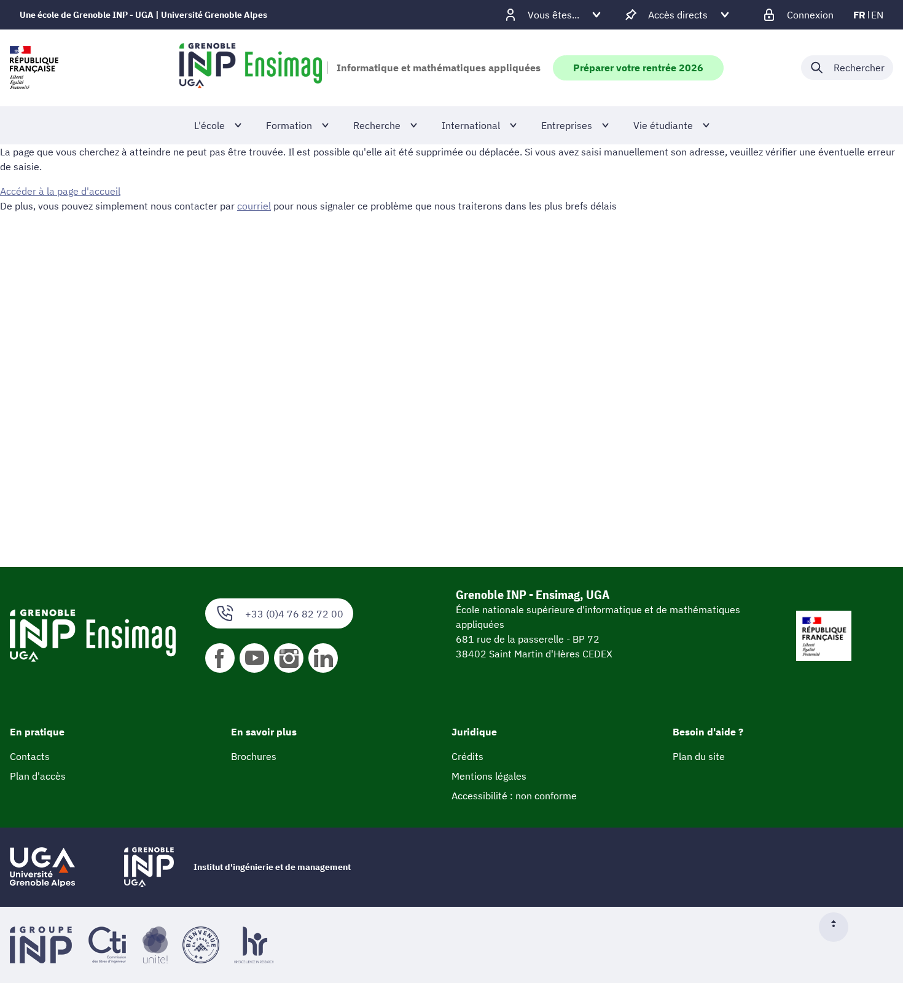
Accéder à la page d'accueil (60, 191)
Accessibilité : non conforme (514, 795)
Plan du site (699, 756)
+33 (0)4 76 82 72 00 (294, 614)
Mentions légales (489, 776)
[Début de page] (838, 927)
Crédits (467, 756)
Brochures (253, 756)
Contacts (30, 756)
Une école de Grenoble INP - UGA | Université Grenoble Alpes (143, 14)
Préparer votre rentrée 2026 (638, 67)
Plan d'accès (38, 776)
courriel (254, 206)
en (877, 15)
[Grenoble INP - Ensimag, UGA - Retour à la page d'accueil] (250, 67)
